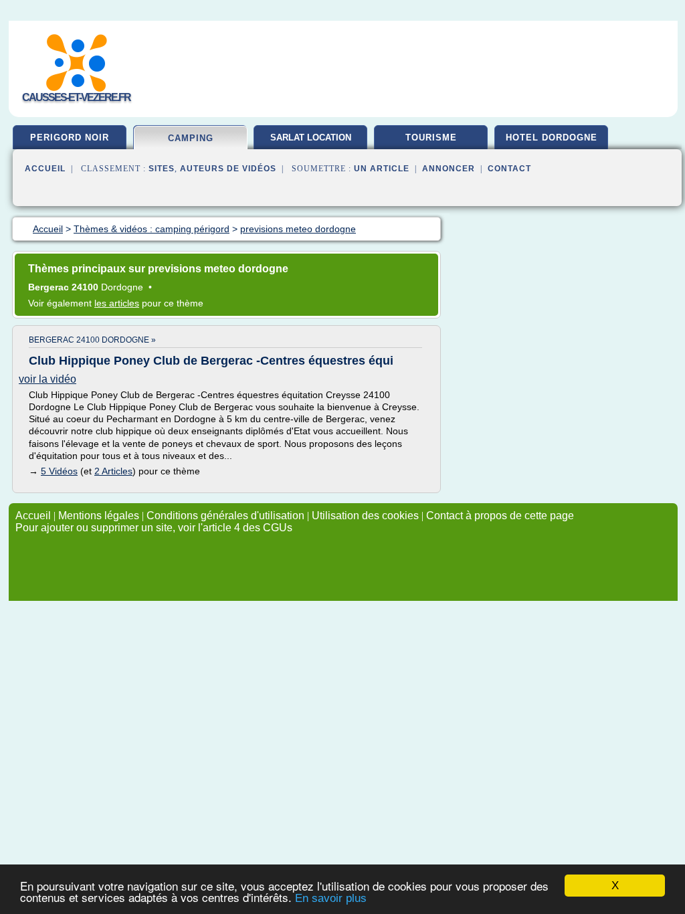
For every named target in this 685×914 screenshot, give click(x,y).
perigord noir (69, 137)
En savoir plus (331, 898)
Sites (162, 168)
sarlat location (310, 137)
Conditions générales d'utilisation (225, 515)
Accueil (45, 168)
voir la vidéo (47, 379)
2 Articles (113, 471)
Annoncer (448, 168)
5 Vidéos (59, 471)
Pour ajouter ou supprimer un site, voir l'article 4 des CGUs (153, 527)
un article (381, 168)
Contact (509, 168)
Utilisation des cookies (365, 515)
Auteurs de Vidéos (228, 168)
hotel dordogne (551, 137)
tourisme (431, 137)
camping (190, 138)
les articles (116, 303)
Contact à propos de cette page (500, 515)
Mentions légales (98, 515)
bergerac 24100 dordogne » (92, 340)
